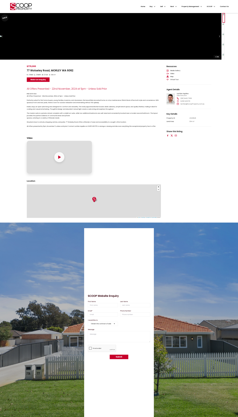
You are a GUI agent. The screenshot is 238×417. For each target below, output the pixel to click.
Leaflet (139, 217)
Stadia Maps (143, 217)
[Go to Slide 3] (223, 38)
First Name (92, 301)
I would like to (93, 320)
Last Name (124, 301)
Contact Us (224, 6)
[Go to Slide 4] (223, 48)
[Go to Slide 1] (223, 18)
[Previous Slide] (2, 36)
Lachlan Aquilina (182, 94)
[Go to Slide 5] (223, 58)
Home (143, 6)
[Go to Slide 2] (223, 28)
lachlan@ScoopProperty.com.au (192, 104)
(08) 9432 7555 (186, 98)
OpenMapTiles (148, 217)
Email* (90, 311)
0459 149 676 (185, 101)
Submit (119, 357)
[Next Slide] (219, 36)
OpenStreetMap (154, 217)
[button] (110, 36)
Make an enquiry (38, 79)
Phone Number (125, 311)
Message (91, 329)
